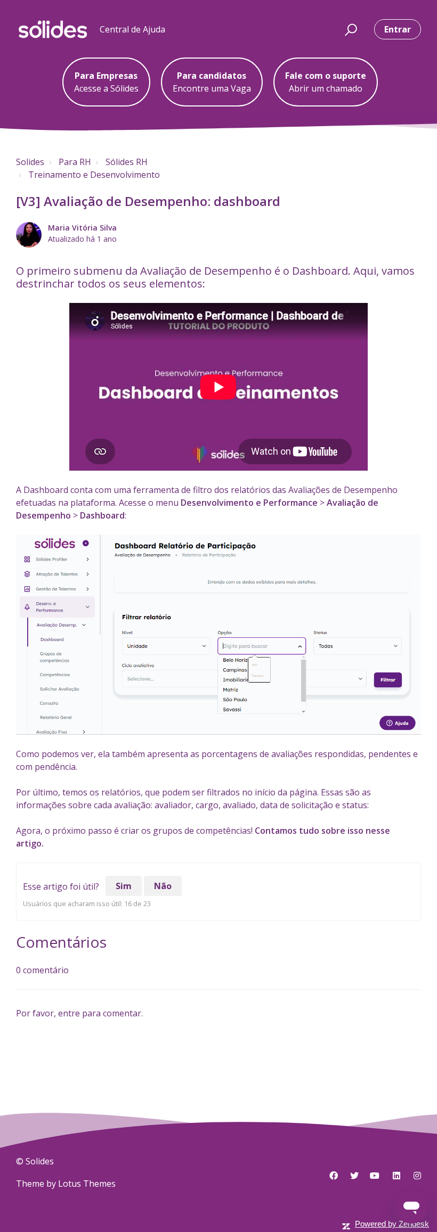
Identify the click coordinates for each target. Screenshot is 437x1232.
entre (69, 1013)
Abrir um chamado (325, 82)
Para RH (75, 162)
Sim (124, 886)
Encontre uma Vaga (212, 82)
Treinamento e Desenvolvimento (94, 174)
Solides (30, 162)
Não (163, 886)
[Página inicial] (53, 29)
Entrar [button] (397, 29)
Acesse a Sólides (106, 82)
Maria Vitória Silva (82, 228)
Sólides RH (127, 162)
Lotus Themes (87, 1183)
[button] (349, 29)
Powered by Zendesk (392, 1223)
